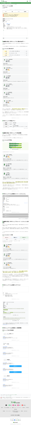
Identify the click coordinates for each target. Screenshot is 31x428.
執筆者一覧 (24, 407)
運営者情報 (15, 409)
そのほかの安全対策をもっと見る (15, 320)
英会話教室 (4, 394)
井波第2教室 (4, 378)
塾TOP (1, 394)
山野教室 (4, 384)
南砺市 (3, 8)
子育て (19, 405)
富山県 (6, 394)
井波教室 (4, 336)
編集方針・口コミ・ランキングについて (16, 407)
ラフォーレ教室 (5, 362)
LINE (10, 405)
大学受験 (15, 405)
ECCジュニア (8, 23)
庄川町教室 (4, 352)
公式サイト (15, 366)
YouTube (24, 405)
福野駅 (4, 8)
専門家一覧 (27, 407)
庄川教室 (4, 368)
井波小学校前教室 (5, 346)
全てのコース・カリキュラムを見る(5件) (23, 218)
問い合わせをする (5, 324)
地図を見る (5, 338)
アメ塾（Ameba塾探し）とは (7, 407)
